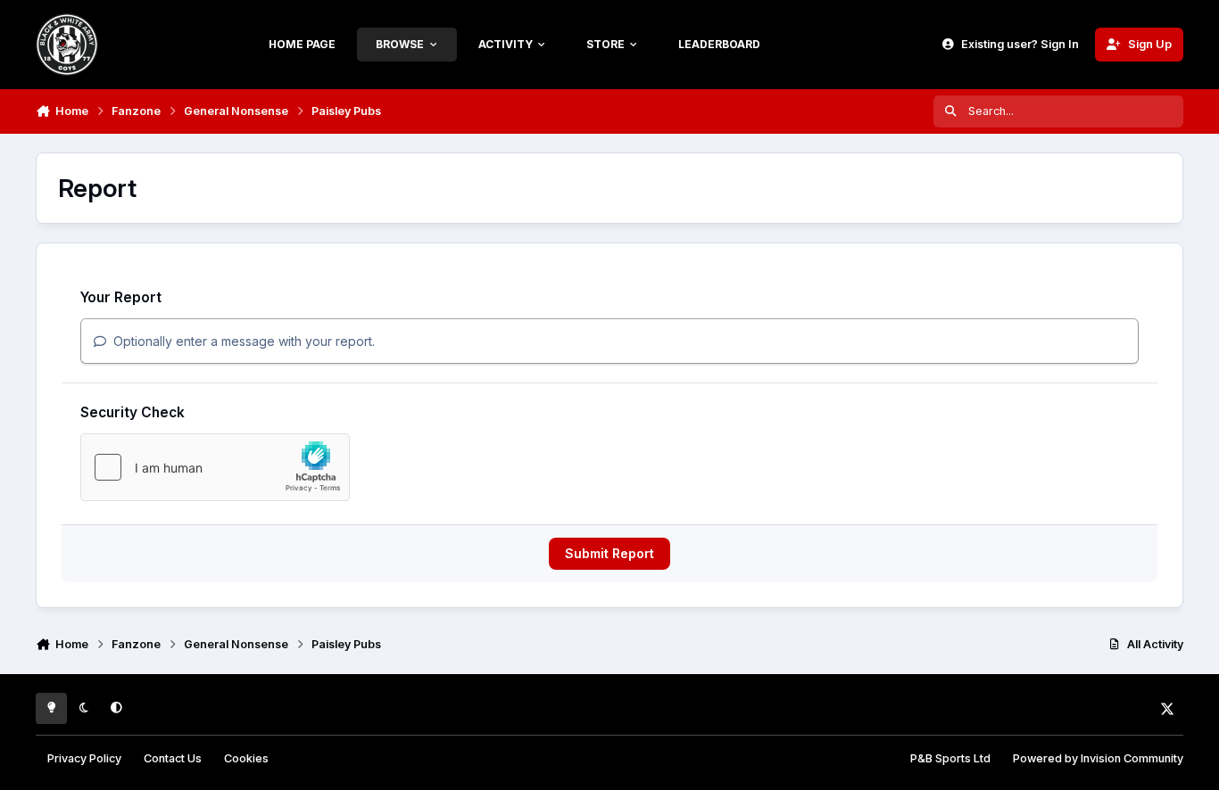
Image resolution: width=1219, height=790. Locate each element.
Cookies (246, 758)
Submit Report (609, 553)
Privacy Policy (84, 758)
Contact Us (173, 758)
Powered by (1098, 758)
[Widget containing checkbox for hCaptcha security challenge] (215, 467)
